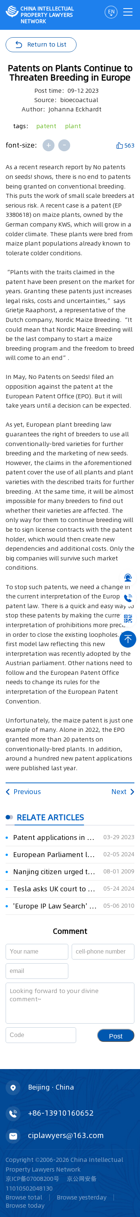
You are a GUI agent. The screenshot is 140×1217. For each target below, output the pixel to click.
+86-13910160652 (61, 1113)
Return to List (46, 44)
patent (46, 126)
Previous (27, 791)
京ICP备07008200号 (32, 1179)
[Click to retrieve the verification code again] (61, 1035)
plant (73, 126)
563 (129, 145)
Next (119, 791)
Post (115, 1036)
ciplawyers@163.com (66, 1135)
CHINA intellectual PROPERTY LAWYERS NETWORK (47, 15)
